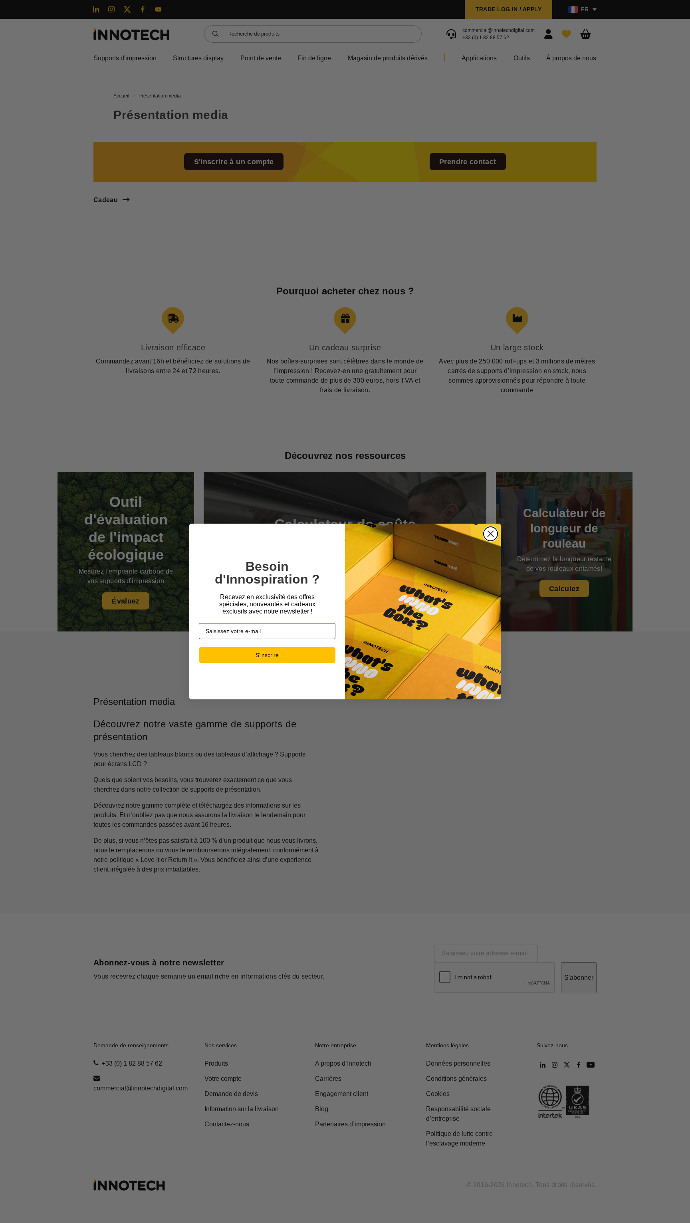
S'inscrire (267, 655)
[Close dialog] (491, 534)
